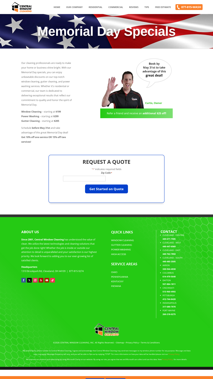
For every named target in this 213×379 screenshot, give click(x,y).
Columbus (168, 272)
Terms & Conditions (150, 342)
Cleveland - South (172, 257)
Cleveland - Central (173, 235)
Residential (95, 7)
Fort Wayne (169, 310)
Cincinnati (168, 287)
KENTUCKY (117, 281)
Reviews (133, 7)
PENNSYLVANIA (119, 276)
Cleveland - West (172, 242)
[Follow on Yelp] (41, 280)
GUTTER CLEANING (121, 244)
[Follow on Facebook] (23, 280)
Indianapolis (169, 303)
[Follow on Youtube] (46, 280)
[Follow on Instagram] (35, 280)
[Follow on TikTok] (52, 280)
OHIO (114, 272)
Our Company (74, 7)
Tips (146, 7)
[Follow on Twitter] (29, 280)
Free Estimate (163, 7)
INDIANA (116, 286)
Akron (166, 265)
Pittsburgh (169, 295)
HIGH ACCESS (118, 254)
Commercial (115, 7)
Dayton (167, 280)
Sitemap (120, 342)
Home (57, 7)
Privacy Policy (132, 342)
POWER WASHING (121, 249)
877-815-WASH (191, 7)
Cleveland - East (171, 250)
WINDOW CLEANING (122, 240)
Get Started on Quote (106, 189)
